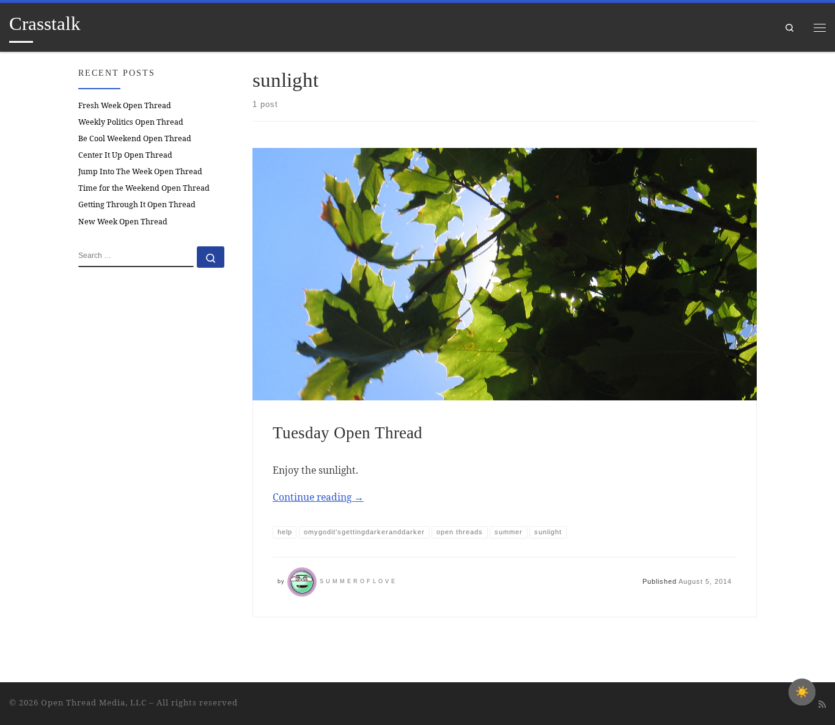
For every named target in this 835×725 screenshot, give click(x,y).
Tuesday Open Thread (347, 433)
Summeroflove (358, 581)
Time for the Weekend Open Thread (144, 188)
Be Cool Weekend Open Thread (134, 138)
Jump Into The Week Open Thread (140, 171)
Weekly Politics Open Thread (130, 122)
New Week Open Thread (122, 221)
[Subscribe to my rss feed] (822, 704)
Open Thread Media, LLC (94, 702)
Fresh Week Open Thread (124, 105)
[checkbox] (802, 692)
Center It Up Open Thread (125, 155)
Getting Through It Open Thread (137, 204)
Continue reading (318, 497)
